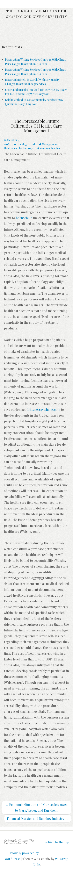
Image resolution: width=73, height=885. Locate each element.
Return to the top (56, 842)
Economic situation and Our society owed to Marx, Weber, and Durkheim (36, 807)
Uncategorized (26, 144)
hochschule (24, 218)
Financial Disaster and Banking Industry (37, 818)
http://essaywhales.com (43, 409)
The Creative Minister (36, 11)
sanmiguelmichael (50, 148)
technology (26, 148)
